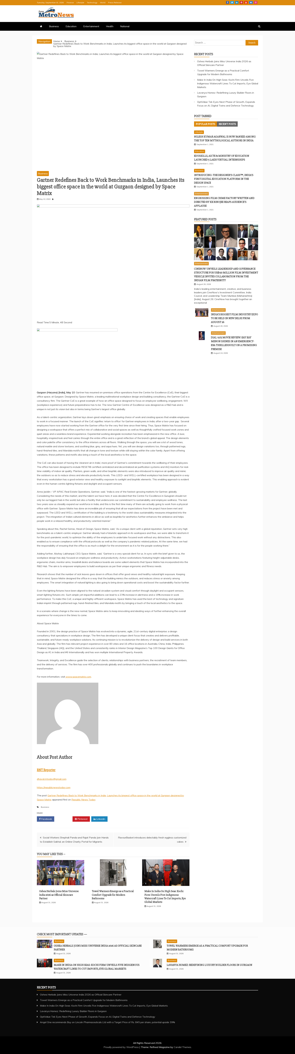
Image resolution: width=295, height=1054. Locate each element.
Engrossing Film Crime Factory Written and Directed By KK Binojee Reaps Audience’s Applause (224, 201)
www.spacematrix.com (78, 676)
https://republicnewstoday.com (53, 787)
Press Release (115, 2)
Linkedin (236, 2)
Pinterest (241, 2)
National (124, 26)
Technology (92, 2)
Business (54, 26)
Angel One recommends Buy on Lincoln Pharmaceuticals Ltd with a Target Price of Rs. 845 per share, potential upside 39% (107, 1022)
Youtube (246, 2)
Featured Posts (205, 219)
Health (109, 26)
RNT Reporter (46, 770)
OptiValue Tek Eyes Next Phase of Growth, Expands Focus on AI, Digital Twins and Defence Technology (97, 1016)
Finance (70, 2)
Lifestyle (80, 2)
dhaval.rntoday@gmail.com (51, 779)
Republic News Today (83, 799)
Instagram (255, 2)
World (102, 2)
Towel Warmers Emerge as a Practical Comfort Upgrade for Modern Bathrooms (113, 894)
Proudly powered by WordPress (121, 1047)
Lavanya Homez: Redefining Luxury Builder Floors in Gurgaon (209, 965)
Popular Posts (205, 124)
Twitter (232, 2)
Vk (251, 2)
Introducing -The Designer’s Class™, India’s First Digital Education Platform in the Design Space (223, 178)
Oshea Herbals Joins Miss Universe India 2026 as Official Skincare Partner (59, 894)
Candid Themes (182, 1047)
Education (71, 26)
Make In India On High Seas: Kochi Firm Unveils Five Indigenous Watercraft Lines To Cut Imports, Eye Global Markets (165, 896)
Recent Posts (227, 124)
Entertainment (91, 26)
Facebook (227, 2)
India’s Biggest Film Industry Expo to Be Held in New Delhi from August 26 (234, 318)
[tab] (205, 124)
